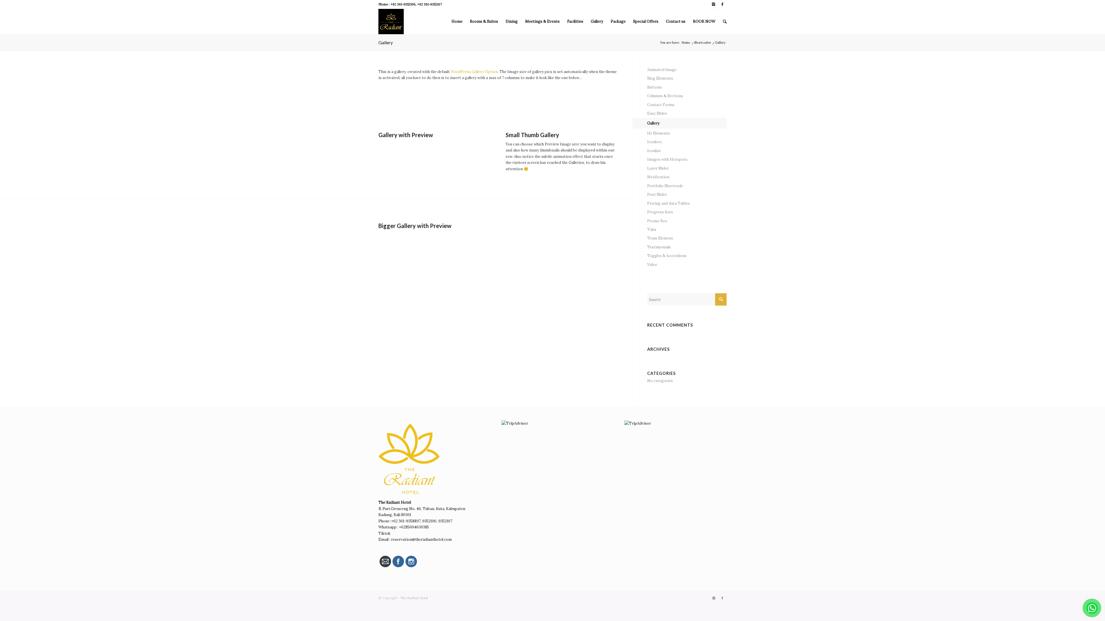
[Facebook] (722, 4)
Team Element (660, 238)
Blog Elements (660, 78)
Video (652, 264)
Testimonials (659, 247)
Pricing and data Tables (668, 203)
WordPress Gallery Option (474, 71)
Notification (658, 177)
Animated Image (662, 69)
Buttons (654, 87)
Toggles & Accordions (667, 255)
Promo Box (657, 220)
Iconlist (654, 150)
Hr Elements (658, 133)
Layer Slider (658, 168)
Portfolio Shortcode (665, 185)
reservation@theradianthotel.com (421, 539)
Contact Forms (661, 104)
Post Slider (657, 194)
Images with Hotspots (667, 159)
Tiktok (384, 533)
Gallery (385, 42)
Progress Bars (660, 212)
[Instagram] (713, 4)
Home (685, 43)
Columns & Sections (665, 95)
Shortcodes (702, 43)
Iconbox (654, 141)
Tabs (651, 229)
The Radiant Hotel (414, 598)
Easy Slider (657, 113)
